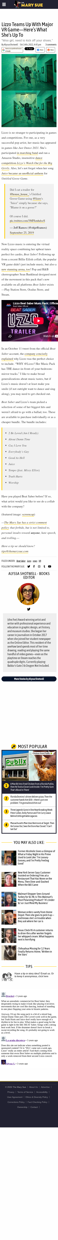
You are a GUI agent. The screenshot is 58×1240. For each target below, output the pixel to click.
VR (40, 561)
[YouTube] (50, 567)
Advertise (45, 1087)
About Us (33, 1087)
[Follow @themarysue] (29, 567)
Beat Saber (21, 561)
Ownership (22, 1107)
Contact (34, 1107)
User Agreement (14, 1097)
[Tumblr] (44, 567)
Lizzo (29, 561)
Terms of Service (25, 1092)
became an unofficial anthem (22, 173)
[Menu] (4, 4)
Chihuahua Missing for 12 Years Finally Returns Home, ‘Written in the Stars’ (35, 951)
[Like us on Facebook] (34, 567)
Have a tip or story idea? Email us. (33, 973)
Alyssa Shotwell (11, 44)
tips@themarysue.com (14, 551)
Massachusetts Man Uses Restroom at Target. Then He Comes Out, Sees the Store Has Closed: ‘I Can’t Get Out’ (32, 826)
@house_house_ (19, 194)
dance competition (26, 163)
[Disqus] (29, 1028)
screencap (28, 514)
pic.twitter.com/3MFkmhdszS (27, 221)
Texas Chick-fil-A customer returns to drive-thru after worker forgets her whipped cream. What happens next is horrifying (36, 934)
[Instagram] (39, 567)
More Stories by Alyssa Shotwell (29, 678)
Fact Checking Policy (37, 1102)
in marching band (27, 153)
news (35, 561)
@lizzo (37, 198)
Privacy (10, 1092)
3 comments (51, 44)
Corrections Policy (16, 1102)
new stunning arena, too (15, 269)
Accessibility (42, 1092)
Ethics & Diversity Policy (37, 1097)
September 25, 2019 (22, 233)
